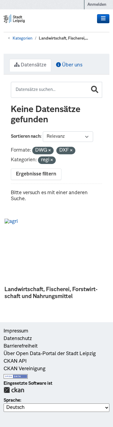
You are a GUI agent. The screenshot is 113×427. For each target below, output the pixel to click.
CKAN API (15, 361)
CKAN (14, 390)
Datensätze (33, 65)
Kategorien (23, 38)
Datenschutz (18, 338)
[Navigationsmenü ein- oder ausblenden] (103, 18)
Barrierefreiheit (21, 346)
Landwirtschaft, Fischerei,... (63, 38)
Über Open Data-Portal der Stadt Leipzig (50, 354)
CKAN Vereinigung (25, 369)
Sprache (12, 400)
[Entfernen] (50, 150)
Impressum (16, 331)
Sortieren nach (25, 136)
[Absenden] (94, 90)
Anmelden (96, 5)
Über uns (71, 65)
